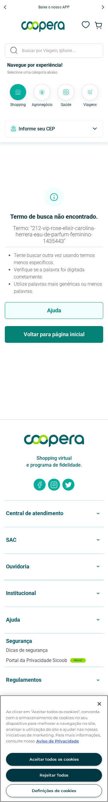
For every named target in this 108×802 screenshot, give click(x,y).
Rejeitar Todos (54, 775)
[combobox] (54, 50)
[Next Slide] (103, 7)
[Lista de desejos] (86, 28)
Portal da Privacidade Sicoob (44, 660)
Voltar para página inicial (54, 334)
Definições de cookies (54, 790)
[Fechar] (99, 703)
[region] (54, 748)
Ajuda (54, 310)
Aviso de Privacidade (57, 741)
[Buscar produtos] (14, 50)
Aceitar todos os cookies (54, 759)
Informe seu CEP (37, 129)
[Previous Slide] (5, 7)
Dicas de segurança (27, 650)
